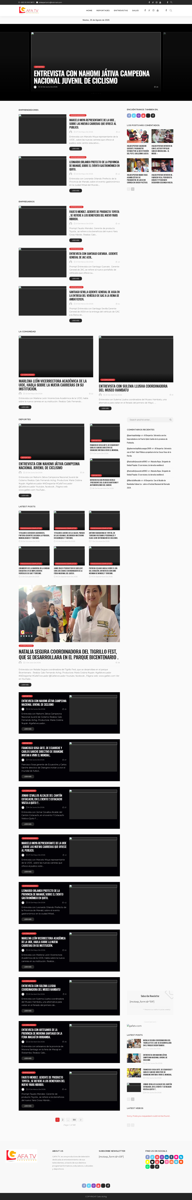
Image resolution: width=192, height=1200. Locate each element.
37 (157, 87)
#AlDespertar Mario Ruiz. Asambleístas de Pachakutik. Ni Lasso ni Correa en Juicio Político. (137, 178)
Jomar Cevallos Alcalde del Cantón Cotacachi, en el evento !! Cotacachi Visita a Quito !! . (42, 799)
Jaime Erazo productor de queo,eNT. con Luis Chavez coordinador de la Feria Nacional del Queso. (68, 571)
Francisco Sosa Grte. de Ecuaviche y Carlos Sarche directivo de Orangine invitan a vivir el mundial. (88, 73)
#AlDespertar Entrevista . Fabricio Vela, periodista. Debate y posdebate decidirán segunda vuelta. (162, 178)
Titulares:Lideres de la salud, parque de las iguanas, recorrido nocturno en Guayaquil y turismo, (69, 535)
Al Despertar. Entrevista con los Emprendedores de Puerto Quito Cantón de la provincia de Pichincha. (147, 439)
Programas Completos (31, 528)
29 (83, 472)
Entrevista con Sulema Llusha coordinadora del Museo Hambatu (133, 388)
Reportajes (103, 10)
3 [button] (95, 93)
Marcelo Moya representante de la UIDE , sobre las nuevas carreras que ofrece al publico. (92, 123)
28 (119, 663)
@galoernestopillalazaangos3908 (139, 448)
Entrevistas (121, 10)
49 (119, 224)
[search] (171, 2)
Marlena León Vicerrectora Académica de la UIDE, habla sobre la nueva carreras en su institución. (53, 385)
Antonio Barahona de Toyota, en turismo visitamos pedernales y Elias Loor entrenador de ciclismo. (103, 535)
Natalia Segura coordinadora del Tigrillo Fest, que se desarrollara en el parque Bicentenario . (68, 654)
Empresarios (76, 207)
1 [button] (92, 93)
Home (89, 10)
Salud (135, 10)
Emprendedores (78, 115)
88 (74, 1119)
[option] (96, 62)
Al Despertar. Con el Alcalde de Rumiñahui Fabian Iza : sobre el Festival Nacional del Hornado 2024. (148, 484)
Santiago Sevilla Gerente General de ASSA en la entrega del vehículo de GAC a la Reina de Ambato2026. (94, 295)
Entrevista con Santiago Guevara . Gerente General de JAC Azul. (93, 255)
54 (119, 304)
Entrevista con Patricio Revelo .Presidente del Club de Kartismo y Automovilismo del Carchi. (104, 482)
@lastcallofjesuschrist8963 (137, 461)
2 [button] (93, 93)
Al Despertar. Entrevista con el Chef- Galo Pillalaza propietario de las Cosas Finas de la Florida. (149, 452)
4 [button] (97, 93)
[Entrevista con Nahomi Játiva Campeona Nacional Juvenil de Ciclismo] (51, 442)
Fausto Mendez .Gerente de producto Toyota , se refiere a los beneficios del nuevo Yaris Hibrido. (94, 215)
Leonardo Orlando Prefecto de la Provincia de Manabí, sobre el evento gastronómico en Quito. (94, 165)
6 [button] (100, 93)
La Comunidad (28, 375)
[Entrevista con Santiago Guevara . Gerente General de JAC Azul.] (42, 262)
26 (65, 1042)
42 (119, 174)
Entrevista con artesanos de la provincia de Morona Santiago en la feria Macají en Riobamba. (42, 1033)
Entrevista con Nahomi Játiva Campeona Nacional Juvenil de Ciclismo (49, 465)
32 (92, 394)
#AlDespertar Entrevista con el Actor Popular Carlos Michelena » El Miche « (162, 149)
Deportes (39, 60)
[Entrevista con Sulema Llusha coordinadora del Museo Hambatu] (136, 359)
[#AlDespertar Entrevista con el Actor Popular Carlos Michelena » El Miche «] (162, 136)
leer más (75, 149)
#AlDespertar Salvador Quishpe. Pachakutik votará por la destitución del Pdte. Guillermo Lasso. (138, 149)
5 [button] (98, 93)
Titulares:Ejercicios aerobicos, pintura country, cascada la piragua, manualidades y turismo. (34, 535)
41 (119, 132)
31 (172, 395)
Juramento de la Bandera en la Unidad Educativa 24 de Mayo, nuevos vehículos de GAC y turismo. (34, 571)
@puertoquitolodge (134, 435)
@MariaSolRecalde (134, 480)
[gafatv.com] (29, 10)
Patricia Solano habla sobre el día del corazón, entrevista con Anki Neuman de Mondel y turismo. (103, 571)
